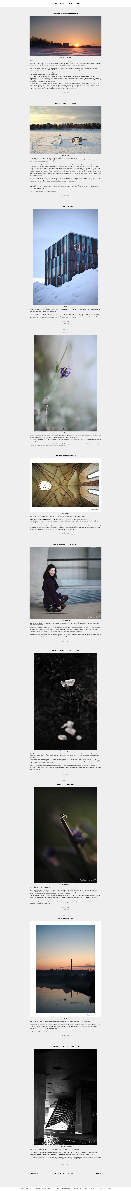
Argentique (77, 1189)
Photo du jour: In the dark (65, 784)
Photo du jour (65, 94)
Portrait (29, 1189)
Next (98, 1173)
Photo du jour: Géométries (65, 455)
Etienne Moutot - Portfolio (65, 3)
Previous (34, 1173)
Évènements (66, 1189)
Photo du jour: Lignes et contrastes (65, 1046)
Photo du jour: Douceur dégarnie (65, 651)
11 (74, 1173)
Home (21, 1189)
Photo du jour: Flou (65, 332)
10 (72, 1173)
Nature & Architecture (43, 1189)
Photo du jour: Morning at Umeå (65, 13)
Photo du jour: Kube (66, 206)
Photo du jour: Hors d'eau (65, 103)
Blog (100, 1189)
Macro (57, 1189)
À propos (109, 1189)
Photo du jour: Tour (65, 918)
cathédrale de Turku (50, 519)
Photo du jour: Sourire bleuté (65, 544)
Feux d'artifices (89, 1189)
